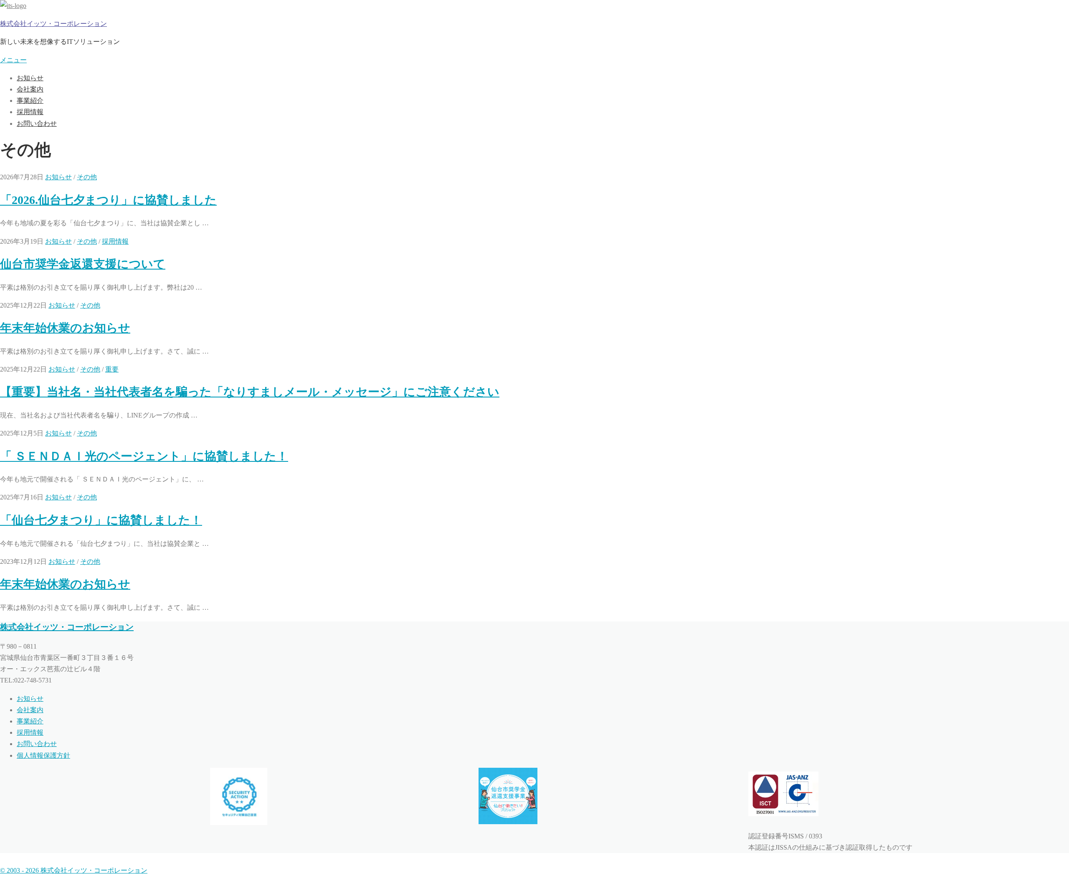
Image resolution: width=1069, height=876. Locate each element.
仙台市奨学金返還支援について (82, 263)
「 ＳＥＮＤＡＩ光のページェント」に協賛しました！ (144, 456)
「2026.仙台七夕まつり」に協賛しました (108, 200)
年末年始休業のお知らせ (65, 327)
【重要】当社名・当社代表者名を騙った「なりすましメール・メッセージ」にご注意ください (249, 391)
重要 (112, 369)
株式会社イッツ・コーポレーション (53, 23)
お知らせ (30, 77)
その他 (87, 177)
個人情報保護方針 (43, 755)
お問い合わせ (37, 123)
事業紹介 (30, 100)
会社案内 (30, 89)
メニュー (13, 60)
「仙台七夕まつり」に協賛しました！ (101, 520)
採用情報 (30, 111)
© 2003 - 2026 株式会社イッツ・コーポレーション (73, 870)
